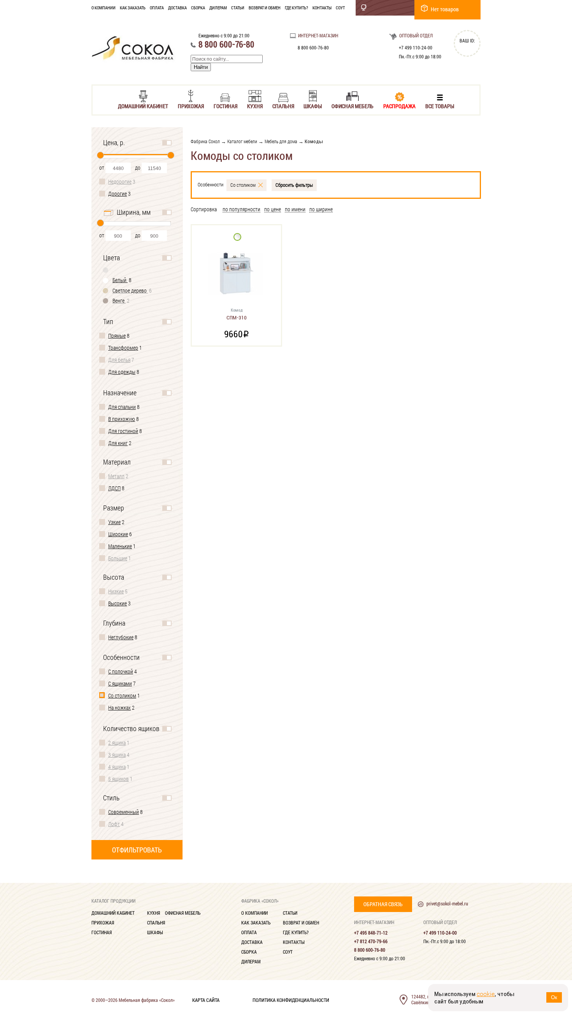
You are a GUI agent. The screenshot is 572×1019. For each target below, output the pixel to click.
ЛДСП (114, 488)
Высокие (117, 603)
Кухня (255, 105)
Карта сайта (205, 999)
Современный (123, 812)
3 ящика (117, 754)
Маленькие (120, 546)
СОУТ (340, 7)
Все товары (439, 105)
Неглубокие (120, 637)
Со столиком (122, 695)
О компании (103, 7)
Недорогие (120, 181)
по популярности (241, 209)
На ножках (119, 707)
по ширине (321, 209)
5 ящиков (118, 778)
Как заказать (133, 7)
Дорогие (117, 193)
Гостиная (225, 105)
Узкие (114, 522)
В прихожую (121, 419)
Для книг (118, 443)
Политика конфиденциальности (291, 999)
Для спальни (122, 406)
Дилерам (218, 7)
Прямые (117, 335)
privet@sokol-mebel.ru (447, 903)
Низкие (116, 591)
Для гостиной (123, 431)
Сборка (198, 7)
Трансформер (123, 347)
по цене (272, 209)
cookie (486, 994)
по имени (295, 209)
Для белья (119, 359)
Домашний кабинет (143, 105)
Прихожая (191, 105)
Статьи (237, 7)
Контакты (322, 7)
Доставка (177, 7)
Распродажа (399, 105)
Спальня (283, 105)
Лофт (114, 824)
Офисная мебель (353, 105)
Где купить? (296, 7)
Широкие (118, 534)
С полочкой (120, 671)
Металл (116, 476)
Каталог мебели (242, 141)
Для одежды (121, 371)
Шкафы (313, 105)
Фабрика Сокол (205, 141)
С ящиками (120, 683)
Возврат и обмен (265, 7)
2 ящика (117, 742)
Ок (554, 997)
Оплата (157, 7)
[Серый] (106, 270)
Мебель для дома (281, 141)
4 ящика (117, 766)
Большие (117, 558)
